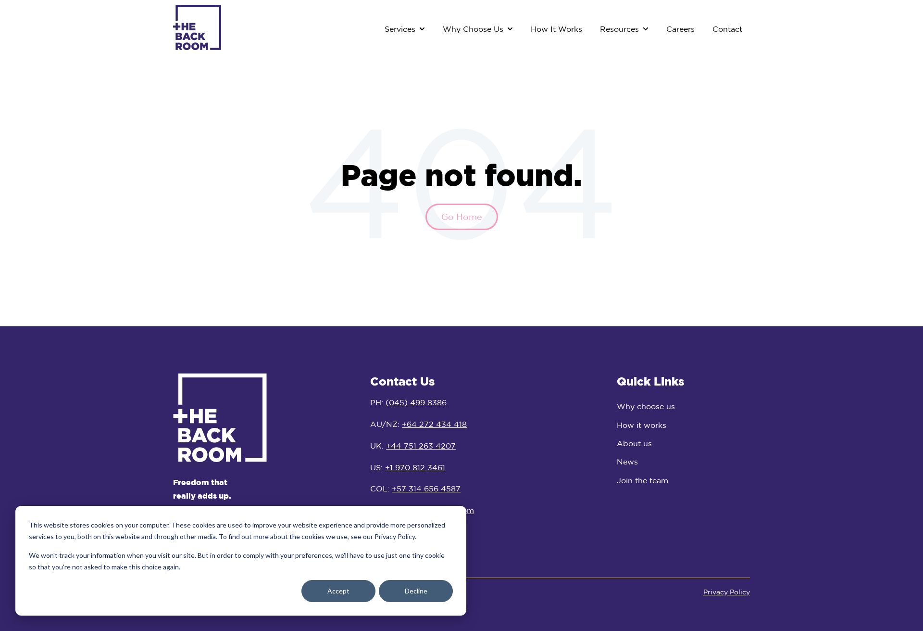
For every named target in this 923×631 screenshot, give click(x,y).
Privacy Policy (726, 592)
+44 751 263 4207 (421, 445)
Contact (727, 29)
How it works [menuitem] (641, 425)
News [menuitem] (627, 461)
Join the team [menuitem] (642, 480)
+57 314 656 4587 (426, 488)
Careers (680, 29)
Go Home (461, 216)
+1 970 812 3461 (415, 467)
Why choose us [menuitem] (646, 406)
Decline (416, 591)
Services (400, 29)
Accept (338, 591)
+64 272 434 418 (434, 424)
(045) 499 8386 (416, 402)
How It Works (556, 29)
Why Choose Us (473, 29)
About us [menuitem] (634, 443)
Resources (619, 29)
